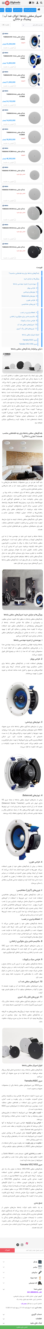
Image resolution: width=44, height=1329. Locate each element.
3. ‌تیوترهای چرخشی (30, 292)
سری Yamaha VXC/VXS (28, 344)
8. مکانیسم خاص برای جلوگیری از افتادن (23, 316)
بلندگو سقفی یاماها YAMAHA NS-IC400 (14, 57)
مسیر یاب (24, 1303)
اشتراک (7, 1250)
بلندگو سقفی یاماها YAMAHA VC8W (13, 152)
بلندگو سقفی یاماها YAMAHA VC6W (13, 190)
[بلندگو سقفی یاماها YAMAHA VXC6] (34, 232)
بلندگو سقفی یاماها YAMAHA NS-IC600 (14, 76)
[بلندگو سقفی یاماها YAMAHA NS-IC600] (34, 79)
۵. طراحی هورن (31, 300)
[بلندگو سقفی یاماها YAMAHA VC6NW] (34, 117)
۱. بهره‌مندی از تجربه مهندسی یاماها (25, 284)
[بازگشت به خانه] (38, 9)
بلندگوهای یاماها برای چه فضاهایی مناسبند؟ (24, 273)
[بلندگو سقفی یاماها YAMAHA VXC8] (34, 213)
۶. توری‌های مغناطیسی (29, 304)
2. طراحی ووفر (32, 288)
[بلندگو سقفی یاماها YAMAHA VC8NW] (34, 136)
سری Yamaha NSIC (30, 340)
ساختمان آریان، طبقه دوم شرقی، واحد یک (29, 1299)
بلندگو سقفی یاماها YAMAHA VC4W (13, 171)
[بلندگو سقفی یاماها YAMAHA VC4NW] (34, 98)
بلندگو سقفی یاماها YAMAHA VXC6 (13, 228)
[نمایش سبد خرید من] (33, 3)
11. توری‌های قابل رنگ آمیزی (27, 328)
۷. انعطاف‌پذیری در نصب (28, 312)
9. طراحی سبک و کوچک (29, 320)
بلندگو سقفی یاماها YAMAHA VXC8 (13, 209)
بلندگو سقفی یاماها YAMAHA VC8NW (16, 133)
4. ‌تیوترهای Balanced (29, 296)
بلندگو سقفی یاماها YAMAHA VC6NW (16, 114)
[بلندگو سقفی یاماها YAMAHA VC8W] (34, 156)
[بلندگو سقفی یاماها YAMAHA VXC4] (34, 251)
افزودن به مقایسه (8, 48)
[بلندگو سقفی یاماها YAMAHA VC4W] (34, 175)
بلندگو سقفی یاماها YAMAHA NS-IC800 (14, 38)
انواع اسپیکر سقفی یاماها (30, 334)
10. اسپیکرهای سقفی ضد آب (27, 324)
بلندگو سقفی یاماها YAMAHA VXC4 (13, 247)
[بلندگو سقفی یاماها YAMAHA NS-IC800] (34, 41)
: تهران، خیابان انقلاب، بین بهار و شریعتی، (27, 1296)
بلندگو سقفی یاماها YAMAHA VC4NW (16, 95)
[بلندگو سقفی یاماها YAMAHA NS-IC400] (34, 60)
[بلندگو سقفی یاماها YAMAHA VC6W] (34, 194)
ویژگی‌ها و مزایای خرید (31, 278)
